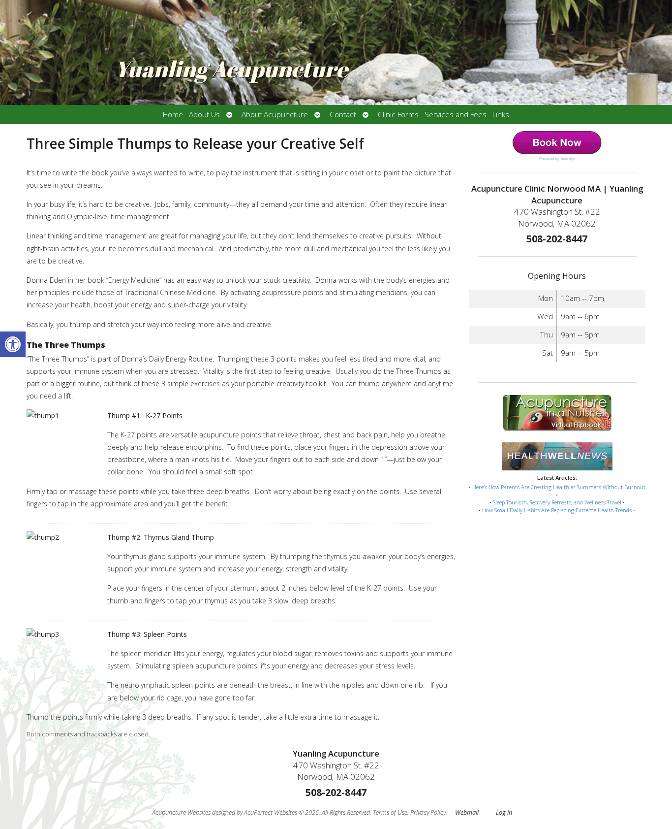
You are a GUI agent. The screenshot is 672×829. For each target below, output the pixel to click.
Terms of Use (390, 812)
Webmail (467, 812)
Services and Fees (456, 114)
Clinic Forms (398, 114)
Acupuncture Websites (181, 812)
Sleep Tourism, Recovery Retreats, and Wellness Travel (557, 502)
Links (500, 114)
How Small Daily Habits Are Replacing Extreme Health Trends (557, 510)
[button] (13, 344)
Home (173, 114)
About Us (204, 114)
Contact (343, 114)
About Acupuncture (275, 114)
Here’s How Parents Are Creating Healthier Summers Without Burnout (558, 487)
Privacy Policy (428, 812)
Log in (504, 812)
